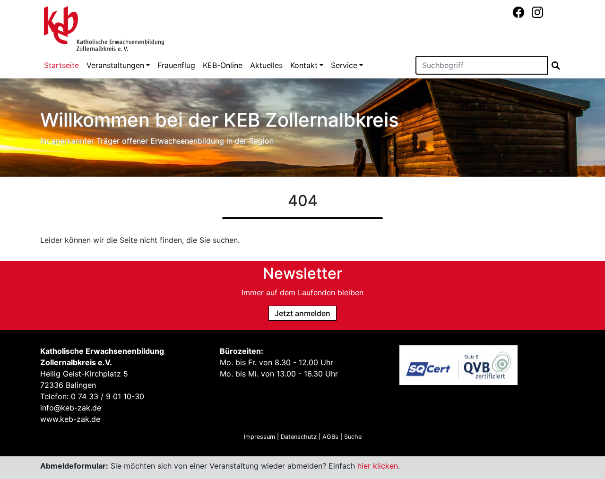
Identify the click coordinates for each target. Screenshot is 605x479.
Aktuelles (266, 65)
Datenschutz (299, 436)
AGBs (330, 436)
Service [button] (344, 65)
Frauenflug (176, 65)
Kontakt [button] (304, 65)
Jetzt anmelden (302, 313)
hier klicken (377, 465)
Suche (353, 436)
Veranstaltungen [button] (115, 65)
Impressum (259, 436)
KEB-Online (222, 65)
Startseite (61, 65)
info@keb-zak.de (70, 407)
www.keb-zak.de (70, 419)
